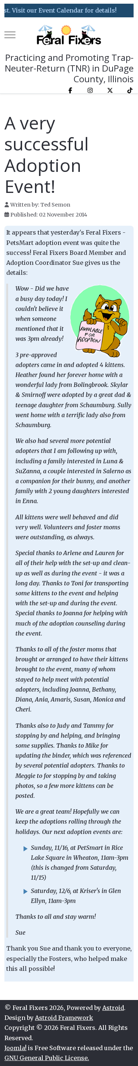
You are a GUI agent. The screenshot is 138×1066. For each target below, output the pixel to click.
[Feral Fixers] (69, 35)
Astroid (113, 1007)
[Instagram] (90, 90)
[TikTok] (130, 90)
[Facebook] (70, 90)
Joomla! (15, 1048)
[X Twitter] (110, 90)
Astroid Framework (64, 1017)
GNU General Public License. (46, 1058)
